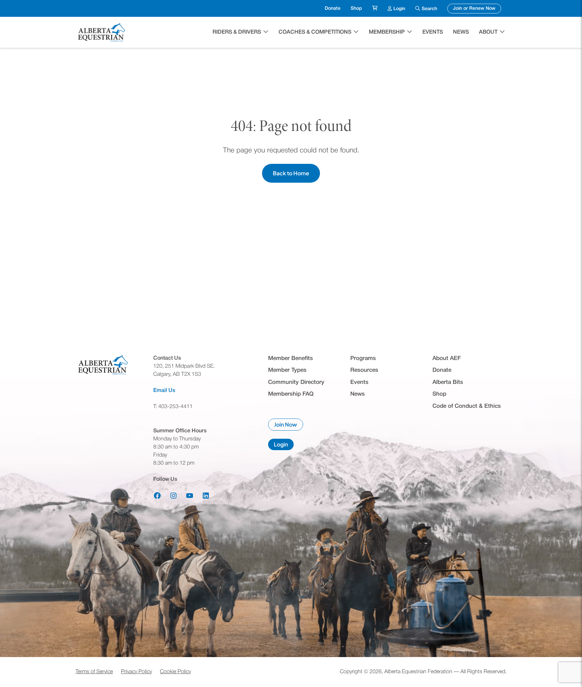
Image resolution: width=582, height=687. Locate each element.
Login (284, 445)
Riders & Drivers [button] (237, 32)
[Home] (102, 32)
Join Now (288, 426)
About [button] (488, 32)
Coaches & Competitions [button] (315, 32)
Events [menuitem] (432, 32)
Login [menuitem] (399, 8)
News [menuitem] (461, 32)
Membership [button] (387, 32)
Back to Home (291, 173)
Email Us (164, 390)
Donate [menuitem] (333, 8)
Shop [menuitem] (356, 8)
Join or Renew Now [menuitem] (477, 8)
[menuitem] (375, 8)
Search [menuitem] (429, 9)
